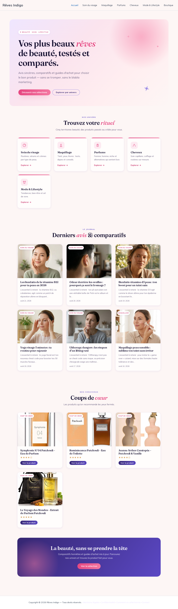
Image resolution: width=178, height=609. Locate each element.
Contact (145, 602)
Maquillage (107, 5)
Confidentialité (108, 602)
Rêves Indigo (13, 5)
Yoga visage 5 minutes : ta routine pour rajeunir (35, 349)
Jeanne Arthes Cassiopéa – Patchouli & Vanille (135, 452)
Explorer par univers (66, 92)
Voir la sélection (89, 566)
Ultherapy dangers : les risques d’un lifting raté (88, 349)
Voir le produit (29, 463)
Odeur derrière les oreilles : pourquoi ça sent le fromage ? (87, 284)
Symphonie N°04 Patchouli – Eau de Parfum (37, 452)
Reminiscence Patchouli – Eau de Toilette (87, 452)
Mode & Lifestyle (151, 5)
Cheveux (134, 5)
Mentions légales (91, 602)
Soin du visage (89, 5)
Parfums (121, 5)
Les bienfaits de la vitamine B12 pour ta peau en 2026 (39, 284)
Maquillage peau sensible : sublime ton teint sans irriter (136, 349)
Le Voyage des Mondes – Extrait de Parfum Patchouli (39, 511)
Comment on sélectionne (128, 602)
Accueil (74, 5)
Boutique (168, 5)
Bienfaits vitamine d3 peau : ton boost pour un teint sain (138, 284)
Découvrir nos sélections (34, 92)
